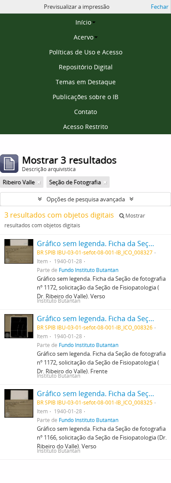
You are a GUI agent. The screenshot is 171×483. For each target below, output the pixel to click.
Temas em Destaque (86, 82)
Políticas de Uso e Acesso (85, 52)
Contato (85, 111)
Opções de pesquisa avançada (85, 199)
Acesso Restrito (85, 126)
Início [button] (83, 22)
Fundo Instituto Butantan (88, 269)
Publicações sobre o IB (85, 97)
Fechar (159, 7)
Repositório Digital (86, 67)
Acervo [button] (83, 37)
